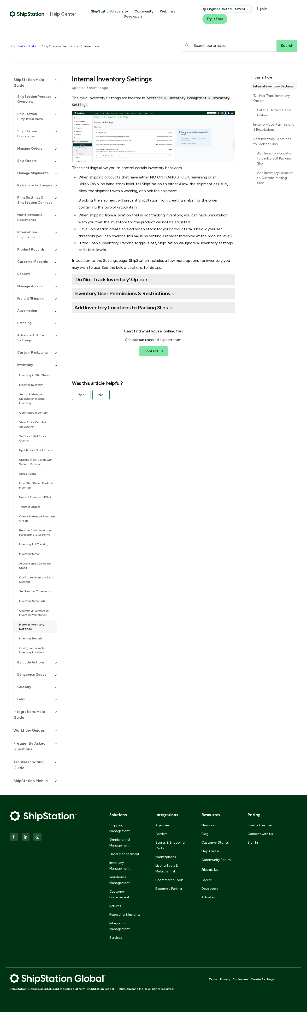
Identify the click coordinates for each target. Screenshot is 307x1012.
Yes (81, 395)
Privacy (225, 979)
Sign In (261, 9)
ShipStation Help (23, 46)
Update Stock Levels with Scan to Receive (36, 462)
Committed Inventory (33, 412)
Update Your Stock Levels (36, 450)
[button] (33, 82)
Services (115, 938)
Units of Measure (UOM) (35, 497)
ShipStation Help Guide (60, 46)
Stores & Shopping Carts (170, 845)
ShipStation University (109, 11)
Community (144, 11)
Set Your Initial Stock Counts (32, 438)
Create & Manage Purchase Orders (37, 518)
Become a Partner (168, 889)
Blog (204, 834)
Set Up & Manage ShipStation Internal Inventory (32, 399)
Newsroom (209, 825)
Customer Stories (215, 842)
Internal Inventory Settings (31, 627)
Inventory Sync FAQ (32, 601)
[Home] (27, 14)
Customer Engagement (119, 894)
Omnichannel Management (119, 842)
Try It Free (215, 19)
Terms (213, 979)
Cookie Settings (262, 979)
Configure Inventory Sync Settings (36, 579)
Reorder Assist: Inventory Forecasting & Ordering (35, 532)
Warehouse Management (119, 880)
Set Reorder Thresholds (35, 591)
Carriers (161, 834)
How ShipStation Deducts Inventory (36, 485)
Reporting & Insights (125, 915)
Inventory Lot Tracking (33, 544)
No (101, 395)
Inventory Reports (30, 638)
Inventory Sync (29, 554)
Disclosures (240, 979)
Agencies (162, 825)
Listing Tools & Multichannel (166, 868)
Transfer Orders (29, 507)
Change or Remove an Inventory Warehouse (34, 613)
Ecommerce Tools (169, 880)
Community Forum (216, 860)
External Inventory (31, 384)
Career (206, 880)
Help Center (210, 851)
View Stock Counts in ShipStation (33, 424)
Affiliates (208, 897)
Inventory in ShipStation (35, 375)
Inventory (91, 46)
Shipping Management (119, 828)
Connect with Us (260, 834)
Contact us (153, 351)
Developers (133, 16)
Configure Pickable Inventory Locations (32, 650)
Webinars (167, 11)
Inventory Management (119, 866)
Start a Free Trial (260, 825)
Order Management (124, 854)
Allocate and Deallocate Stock (35, 566)
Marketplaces (165, 857)
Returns (115, 906)
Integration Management (119, 926)
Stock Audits (27, 473)
